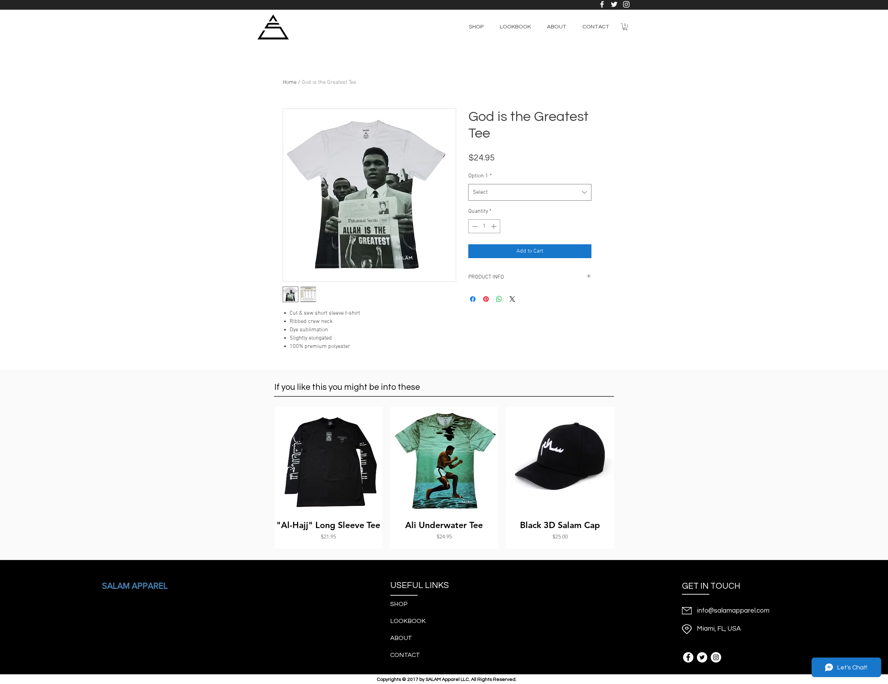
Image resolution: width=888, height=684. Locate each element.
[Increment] (494, 226)
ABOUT (401, 638)
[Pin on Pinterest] (486, 299)
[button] (625, 26)
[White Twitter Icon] (614, 4)
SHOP (399, 604)
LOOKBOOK (408, 621)
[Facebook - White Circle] (688, 657)
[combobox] (529, 192)
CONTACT (405, 655)
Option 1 (480, 176)
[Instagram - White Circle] (716, 657)
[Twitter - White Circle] (702, 657)
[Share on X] (512, 299)
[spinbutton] (484, 226)
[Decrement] (474, 226)
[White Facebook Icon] (602, 4)
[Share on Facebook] (473, 299)
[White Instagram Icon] (626, 4)
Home (290, 82)
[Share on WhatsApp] (499, 299)
